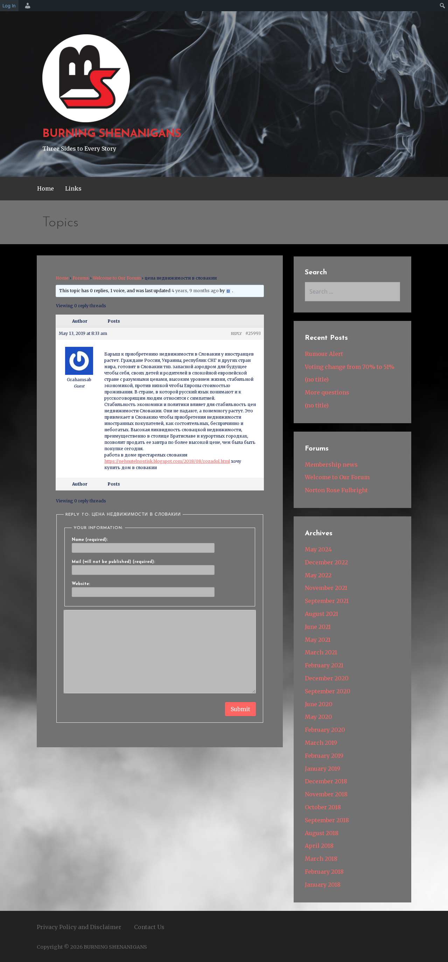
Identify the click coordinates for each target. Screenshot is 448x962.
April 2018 (319, 845)
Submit (240, 709)
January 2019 (322, 768)
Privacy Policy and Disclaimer (79, 926)
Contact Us (149, 926)
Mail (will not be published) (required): (113, 562)
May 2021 (317, 639)
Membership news (331, 464)
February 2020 (325, 729)
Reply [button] (236, 333)
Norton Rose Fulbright (336, 490)
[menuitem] (27, 5)
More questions (327, 392)
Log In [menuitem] (9, 5)
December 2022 (326, 562)
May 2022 (318, 575)
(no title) (317, 379)
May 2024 (318, 549)
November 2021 (326, 587)
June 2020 (318, 704)
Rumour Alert (324, 353)
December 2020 (327, 678)
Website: (81, 584)
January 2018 (323, 884)
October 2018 (323, 807)
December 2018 (326, 781)
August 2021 (321, 613)
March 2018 (321, 858)
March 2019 (321, 742)
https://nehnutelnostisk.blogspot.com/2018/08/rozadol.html (167, 461)
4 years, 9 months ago (195, 290)
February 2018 (324, 871)
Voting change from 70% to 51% (349, 366)
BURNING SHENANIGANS (111, 134)
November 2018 (326, 794)
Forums (80, 278)
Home (45, 188)
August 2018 (321, 833)
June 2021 (318, 626)
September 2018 (327, 820)
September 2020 (327, 691)
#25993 (253, 333)
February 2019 (324, 755)
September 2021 (327, 600)
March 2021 (321, 652)
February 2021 (324, 665)
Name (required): (90, 540)
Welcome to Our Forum (117, 278)
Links (73, 188)
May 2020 (318, 716)
